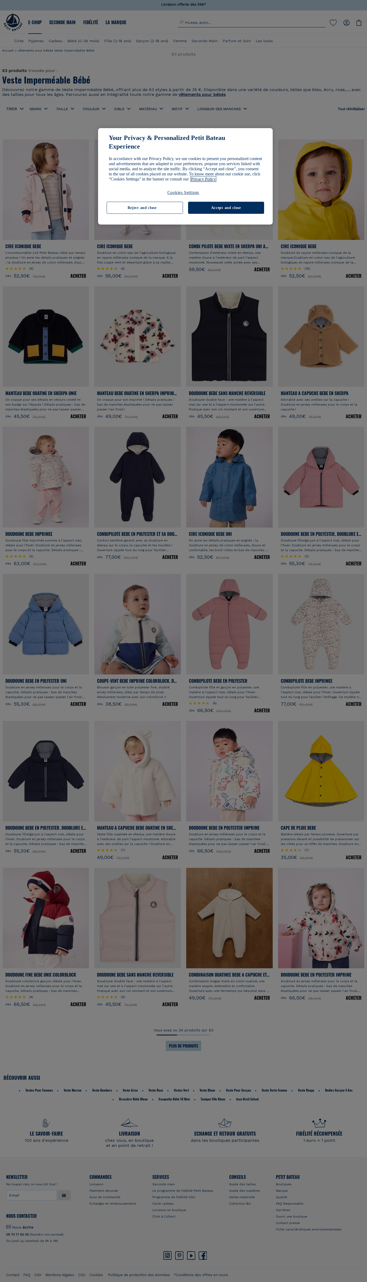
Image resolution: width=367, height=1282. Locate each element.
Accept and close (226, 208)
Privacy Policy (203, 179)
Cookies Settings (183, 192)
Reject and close (142, 208)
